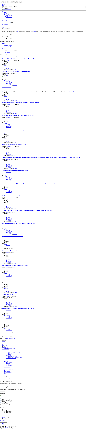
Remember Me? (6, 8)
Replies (8, 56)
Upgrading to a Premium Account (9, 348)
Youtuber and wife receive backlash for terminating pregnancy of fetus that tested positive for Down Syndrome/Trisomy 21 (27, 210)
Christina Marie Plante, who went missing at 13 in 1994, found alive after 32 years (19, 321)
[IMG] (3, 416)
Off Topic (3, 27)
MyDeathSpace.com (5, 349)
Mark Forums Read (9, 15)
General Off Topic (7, 367)
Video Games (6, 370)
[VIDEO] (3, 417)
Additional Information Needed (11, 351)
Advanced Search (5, 24)
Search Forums (4, 344)
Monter (7, 73)
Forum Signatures (9, 362)
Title (1, 56)
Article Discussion (7, 350)
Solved (9, 354)
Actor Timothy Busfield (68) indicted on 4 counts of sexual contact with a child (18, 115)
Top (14, 338)
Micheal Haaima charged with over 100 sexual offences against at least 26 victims (18, 223)
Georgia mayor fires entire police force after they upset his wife (15, 170)
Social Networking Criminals (11, 358)
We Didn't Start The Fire (7, 294)
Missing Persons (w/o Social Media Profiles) (15, 357)
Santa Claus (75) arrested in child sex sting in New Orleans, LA (15, 144)
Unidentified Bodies (11, 353)
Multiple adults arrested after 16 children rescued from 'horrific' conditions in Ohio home (20, 102)
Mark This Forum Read (8, 45)
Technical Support (7, 364)
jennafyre (7, 225)
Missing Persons (8, 355)
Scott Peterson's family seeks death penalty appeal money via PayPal (16, 265)
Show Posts (13, 51)
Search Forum (4, 48)
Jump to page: (4, 34)
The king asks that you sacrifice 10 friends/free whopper (13, 130)
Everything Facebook (7, 368)
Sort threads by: (2, 381)
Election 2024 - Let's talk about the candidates (11, 195)
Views (11, 56)
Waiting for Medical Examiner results (14, 352)
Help (3, 5)
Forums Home (4, 345)
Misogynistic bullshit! (6, 87)
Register (3, 4)
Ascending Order (6, 386)
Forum (3, 11)
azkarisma (7, 267)
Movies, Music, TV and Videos (9, 369)
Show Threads (7, 51)
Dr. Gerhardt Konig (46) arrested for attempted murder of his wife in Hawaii (18, 308)
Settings (3, 341)
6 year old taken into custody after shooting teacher (12, 236)
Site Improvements (9, 365)
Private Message (8, 67)
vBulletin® (6, 427)
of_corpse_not (8, 197)
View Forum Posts (9, 82)
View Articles (8, 68)
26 (7, 75)
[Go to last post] (14, 69)
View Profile (8, 81)
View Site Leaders (9, 17)
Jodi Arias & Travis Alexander (11, 360)
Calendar (5, 13)
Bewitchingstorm (8, 60)
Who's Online (4, 343)
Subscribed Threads (5, 20)
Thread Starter (4, 56)
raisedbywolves (8, 159)
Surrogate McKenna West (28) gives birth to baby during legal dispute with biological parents (21, 58)
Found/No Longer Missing (12, 356)
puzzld (7, 281)
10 (7, 199)
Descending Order (6, 387)
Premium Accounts (5, 347)
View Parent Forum (7, 46)
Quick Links (6, 16)
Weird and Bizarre (7, 371)
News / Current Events (8, 372)
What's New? (4, 19)
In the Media (8, 363)
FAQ (5, 12)
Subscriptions (4, 342)
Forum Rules (2, 420)
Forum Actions (6, 14)
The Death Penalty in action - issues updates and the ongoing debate (16, 71)
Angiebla (7, 212)
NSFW (5, 373)
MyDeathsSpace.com (5, 423)
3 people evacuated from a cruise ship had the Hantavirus (14, 250)
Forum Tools (3, 43)
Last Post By (14, 56)
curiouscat (7, 296)
